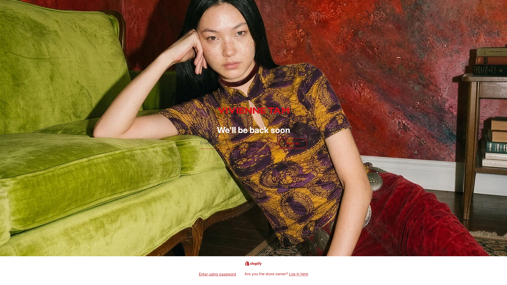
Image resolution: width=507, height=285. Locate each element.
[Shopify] (253, 263)
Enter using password (217, 274)
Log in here (298, 274)
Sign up (292, 143)
